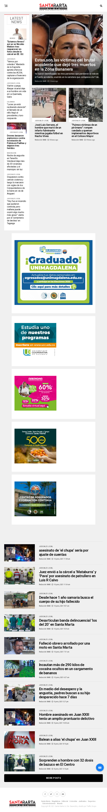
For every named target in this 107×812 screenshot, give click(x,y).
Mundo (60, 803)
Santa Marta (45, 801)
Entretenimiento (49, 803)
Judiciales (82, 801)
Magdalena (56, 801)
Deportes (92, 801)
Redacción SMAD (40, 81)
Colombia (73, 801)
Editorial (65, 801)
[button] (100, 767)
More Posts (53, 778)
